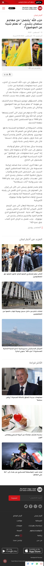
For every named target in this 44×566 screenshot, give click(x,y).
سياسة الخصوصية (36, 557)
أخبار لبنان (38, 16)
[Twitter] (32, 564)
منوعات (19, 526)
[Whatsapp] (37, 564)
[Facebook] (28, 564)
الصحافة (39, 521)
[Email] (41, 564)
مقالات (19, 521)
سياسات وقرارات (35, 526)
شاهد (17, 536)
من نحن (39, 541)
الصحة (19, 531)
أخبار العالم (17, 516)
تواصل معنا (17, 541)
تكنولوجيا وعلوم (36, 531)
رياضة (39, 536)
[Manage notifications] (5, 561)
